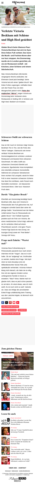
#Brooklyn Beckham (10, 313)
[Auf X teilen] (6, 302)
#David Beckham (9, 310)
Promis (3, 43)
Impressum (8, 471)
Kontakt (22, 468)
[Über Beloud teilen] (17, 302)
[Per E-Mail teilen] (14, 302)
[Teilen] (10, 302)
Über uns (13, 468)
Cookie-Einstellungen (24, 471)
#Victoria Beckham (10, 306)
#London (22, 310)
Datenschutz (15, 471)
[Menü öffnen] (2, 3)
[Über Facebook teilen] (2, 302)
